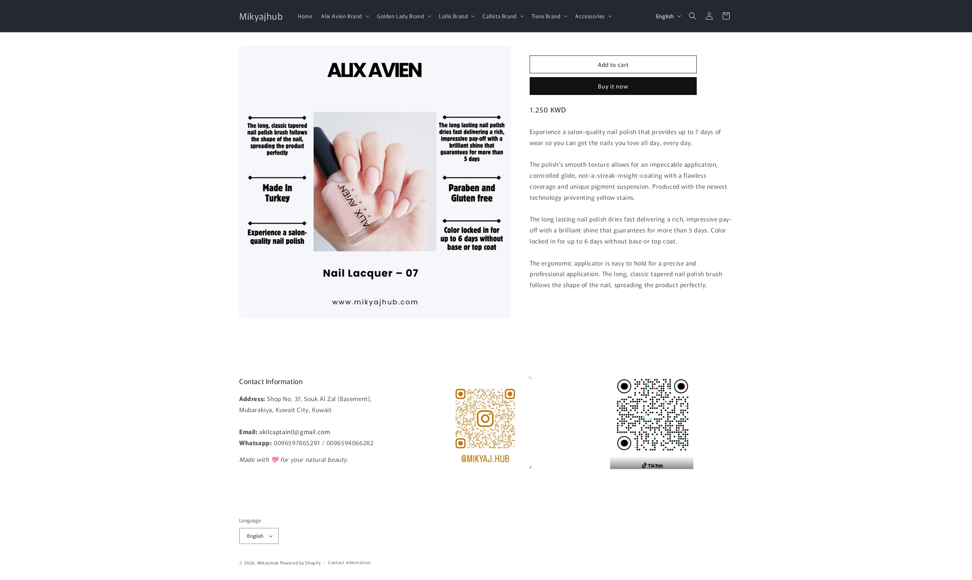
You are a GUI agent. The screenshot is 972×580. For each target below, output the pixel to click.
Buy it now (613, 86)
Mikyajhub (268, 562)
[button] (344, 16)
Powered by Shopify (300, 562)
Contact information (349, 562)
